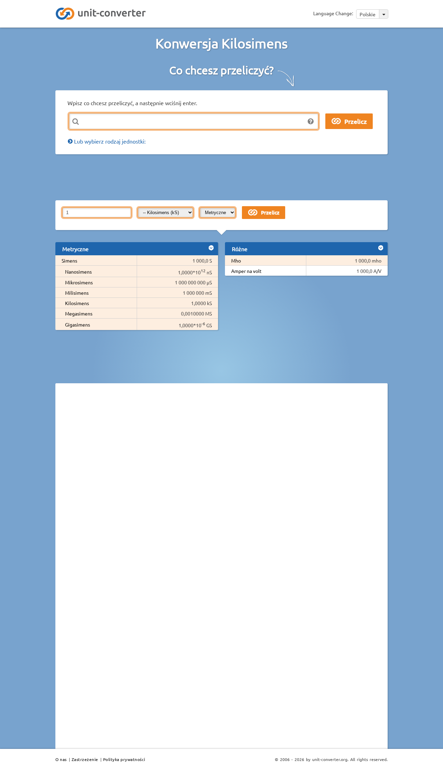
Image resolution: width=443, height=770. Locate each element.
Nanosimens (78, 271)
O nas (61, 759)
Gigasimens (77, 324)
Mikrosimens (79, 282)
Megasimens (78, 313)
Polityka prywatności (124, 759)
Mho (236, 260)
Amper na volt (246, 271)
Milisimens (77, 293)
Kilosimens (77, 303)
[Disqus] (221, 483)
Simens (69, 260)
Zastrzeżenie (85, 759)
